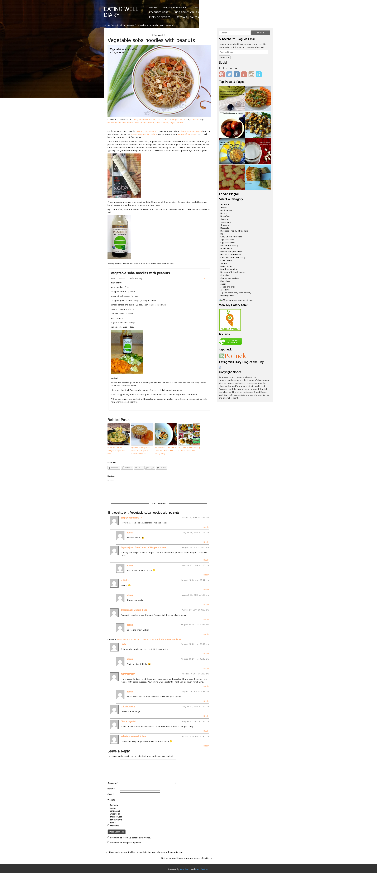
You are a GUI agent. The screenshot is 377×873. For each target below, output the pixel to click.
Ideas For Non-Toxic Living (232, 257)
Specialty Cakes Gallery (192, 17)
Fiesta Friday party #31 (147, 131)
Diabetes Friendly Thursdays (234, 230)
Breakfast (225, 216)
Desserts (224, 228)
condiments (225, 222)
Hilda (123, 644)
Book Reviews (227, 210)
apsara (196, 119)
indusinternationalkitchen (133, 736)
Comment (113, 783)
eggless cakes (227, 239)
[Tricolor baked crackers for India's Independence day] (258, 177)
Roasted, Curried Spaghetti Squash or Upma (116, 450)
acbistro (125, 580)
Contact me (199, 7)
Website (111, 799)
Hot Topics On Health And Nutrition (199, 12)
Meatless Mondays (229, 269)
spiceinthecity (128, 706)
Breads (223, 213)
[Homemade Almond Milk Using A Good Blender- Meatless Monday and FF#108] (258, 151)
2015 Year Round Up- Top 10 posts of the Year (189, 449)
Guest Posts (226, 248)
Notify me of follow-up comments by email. (130, 837)
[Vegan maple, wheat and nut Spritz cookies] (232, 177)
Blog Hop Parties (174, 7)
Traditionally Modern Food (134, 610)
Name (111, 788)
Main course (162, 119)
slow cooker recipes (229, 278)
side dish (224, 275)
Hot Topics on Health (230, 254)
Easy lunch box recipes (123, 25)
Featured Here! (159, 12)
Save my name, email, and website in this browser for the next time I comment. (116, 815)
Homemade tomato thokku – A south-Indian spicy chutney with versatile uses (146, 852)
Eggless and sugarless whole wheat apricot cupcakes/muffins (140, 450)
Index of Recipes (160, 17)
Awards (223, 207)
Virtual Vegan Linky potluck (144, 134)
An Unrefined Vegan (187, 134)
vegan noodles (176, 122)
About (153, 7)
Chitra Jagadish (128, 721)
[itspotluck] (232, 355)
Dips (222, 233)
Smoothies (225, 281)
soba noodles (162, 122)
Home (107, 25)
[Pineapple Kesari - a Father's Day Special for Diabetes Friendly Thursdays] (232, 151)
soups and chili (227, 286)
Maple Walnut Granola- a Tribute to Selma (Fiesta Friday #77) (165, 450)
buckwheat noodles (117, 122)
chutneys (224, 219)
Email (111, 794)
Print (206, 278)
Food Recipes (201, 869)
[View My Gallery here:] (230, 319)
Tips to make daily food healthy (235, 292)
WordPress (185, 869)
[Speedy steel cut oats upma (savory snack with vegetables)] (258, 98)
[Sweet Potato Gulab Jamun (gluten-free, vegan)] (232, 125)
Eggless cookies (227, 242)
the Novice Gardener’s (191, 131)
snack (223, 284)
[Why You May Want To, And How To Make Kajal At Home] (232, 98)
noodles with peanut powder (140, 122)
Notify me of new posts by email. (126, 842)
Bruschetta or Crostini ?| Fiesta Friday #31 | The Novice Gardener (149, 639)
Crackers (224, 225)
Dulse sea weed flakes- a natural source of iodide (185, 858)
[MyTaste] (230, 342)
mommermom (128, 674)
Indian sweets (227, 260)
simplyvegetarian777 (131, 517)
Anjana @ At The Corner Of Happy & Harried (144, 547)
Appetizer (225, 204)
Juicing (223, 263)
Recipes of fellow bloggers (232, 272)
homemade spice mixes (231, 251)
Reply (206, 527)
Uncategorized (227, 295)
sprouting (224, 289)
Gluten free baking (229, 245)
